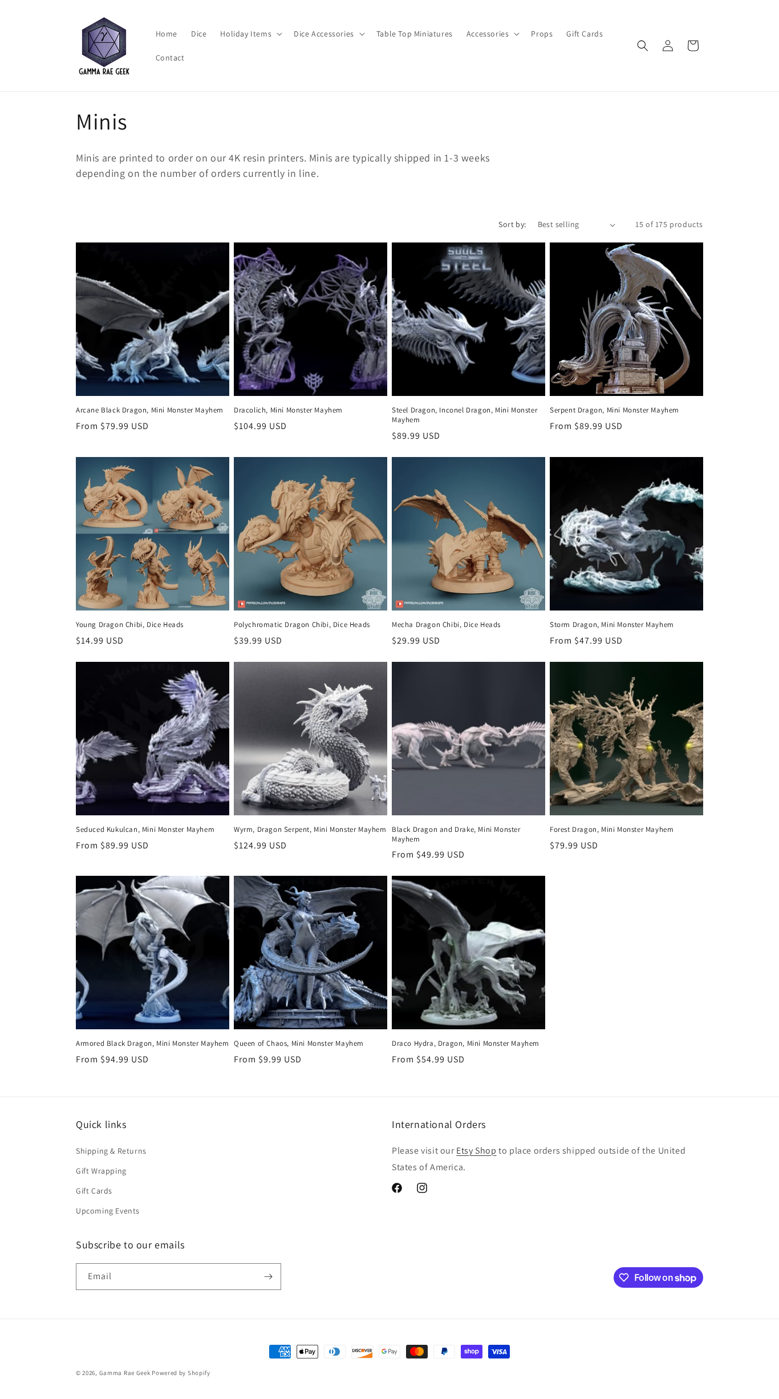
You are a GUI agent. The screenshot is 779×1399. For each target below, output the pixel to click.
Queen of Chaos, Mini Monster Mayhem (299, 1043)
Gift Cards (94, 1191)
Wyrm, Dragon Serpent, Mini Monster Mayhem (310, 829)
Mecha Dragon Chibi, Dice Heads (446, 624)
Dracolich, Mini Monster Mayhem (288, 410)
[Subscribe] (268, 1276)
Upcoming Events (108, 1211)
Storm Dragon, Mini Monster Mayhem (612, 624)
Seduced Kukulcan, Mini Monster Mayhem (145, 829)
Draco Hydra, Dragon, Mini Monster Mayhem (465, 1043)
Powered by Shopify (181, 1373)
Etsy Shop (476, 1151)
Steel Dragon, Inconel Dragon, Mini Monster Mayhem (464, 415)
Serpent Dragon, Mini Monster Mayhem (614, 410)
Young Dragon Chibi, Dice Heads (130, 624)
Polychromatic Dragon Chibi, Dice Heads (302, 624)
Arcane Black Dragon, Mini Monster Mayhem (150, 410)
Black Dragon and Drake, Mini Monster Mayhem (456, 834)
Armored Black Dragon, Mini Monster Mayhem (152, 1043)
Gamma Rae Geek (125, 1373)
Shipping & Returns (111, 1151)
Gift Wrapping (101, 1171)
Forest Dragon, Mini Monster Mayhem (611, 829)
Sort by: (512, 224)
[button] (250, 34)
